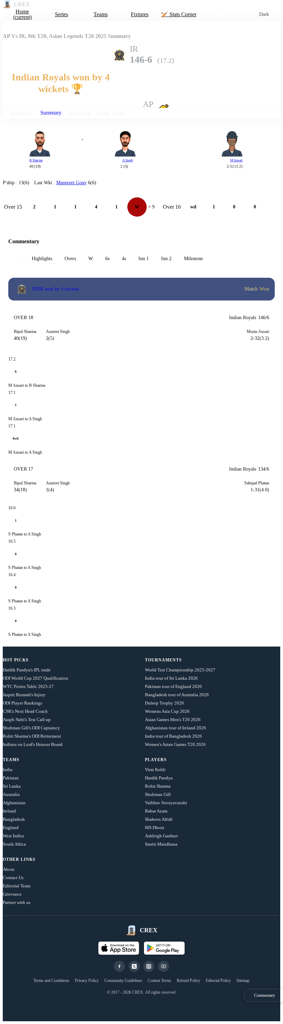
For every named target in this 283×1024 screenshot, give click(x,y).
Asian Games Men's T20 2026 (173, 719)
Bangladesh (14, 819)
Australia (11, 794)
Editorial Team (16, 885)
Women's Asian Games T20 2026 (175, 744)
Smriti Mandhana (161, 844)
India (7, 769)
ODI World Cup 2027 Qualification (35, 678)
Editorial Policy (218, 980)
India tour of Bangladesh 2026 (173, 736)
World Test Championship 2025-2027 (180, 669)
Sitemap (243, 980)
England (11, 827)
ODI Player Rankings (22, 703)
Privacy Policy (87, 980)
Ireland (9, 811)
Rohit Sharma (157, 786)
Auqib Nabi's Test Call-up (27, 719)
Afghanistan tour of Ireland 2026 (175, 727)
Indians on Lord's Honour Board (32, 744)
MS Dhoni (154, 827)
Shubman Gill (158, 794)
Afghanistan (14, 802)
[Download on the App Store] (118, 948)
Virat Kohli (155, 769)
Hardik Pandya (159, 777)
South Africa (14, 844)
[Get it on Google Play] (164, 948)
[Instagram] (148, 966)
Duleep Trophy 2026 (164, 703)
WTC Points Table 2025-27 (28, 686)
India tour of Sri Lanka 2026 (171, 678)
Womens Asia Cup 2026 (167, 711)
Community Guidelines (123, 980)
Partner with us (16, 902)
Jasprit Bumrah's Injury (24, 694)
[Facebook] (119, 966)
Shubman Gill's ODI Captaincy (31, 727)
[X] (134, 966)
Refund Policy (188, 980)
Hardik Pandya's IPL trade (27, 669)
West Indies (13, 835)
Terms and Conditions (51, 980)
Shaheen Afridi (159, 819)
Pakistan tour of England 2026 (173, 686)
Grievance (12, 894)
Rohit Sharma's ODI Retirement (32, 736)
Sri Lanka (12, 786)
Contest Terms (159, 980)
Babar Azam (156, 811)
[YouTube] (163, 966)
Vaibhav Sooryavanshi (166, 802)
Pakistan (11, 777)
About (8, 869)
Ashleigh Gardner (161, 835)
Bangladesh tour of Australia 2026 (177, 694)
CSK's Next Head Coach (25, 711)
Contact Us (13, 877)
